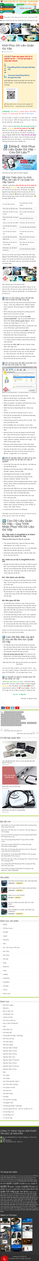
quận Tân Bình (21, 1192)
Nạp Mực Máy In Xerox (10, 1069)
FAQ (4, 1026)
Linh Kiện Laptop (8, 1041)
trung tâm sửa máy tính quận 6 (19, 1206)
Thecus (5, 989)
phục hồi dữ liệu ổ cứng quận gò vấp (13, 718)
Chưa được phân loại (9, 1020)
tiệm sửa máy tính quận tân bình (24, 1204)
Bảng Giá (5, 1008)
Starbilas (5, 974)
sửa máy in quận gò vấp (12, 291)
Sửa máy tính (7, 1090)
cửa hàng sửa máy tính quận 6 (24, 1179)
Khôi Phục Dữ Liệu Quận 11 (13, 730)
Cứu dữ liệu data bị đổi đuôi (28, 227)
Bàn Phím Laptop (8, 1005)
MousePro (6, 940)
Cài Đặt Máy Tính (8, 1014)
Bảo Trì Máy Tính (8, 1011)
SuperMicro (6, 982)
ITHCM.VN (23, 1256)
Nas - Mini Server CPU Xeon (11, 947)
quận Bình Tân (32, 1189)
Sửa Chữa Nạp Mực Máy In (11, 1081)
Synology (5, 986)
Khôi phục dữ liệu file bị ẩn (27, 223)
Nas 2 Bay (6, 951)
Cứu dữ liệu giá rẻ (20, 658)
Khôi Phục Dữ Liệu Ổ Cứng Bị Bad (13, 810)
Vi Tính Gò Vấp (7, 1118)
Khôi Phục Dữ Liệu (11, 20)
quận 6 (4, 1186)
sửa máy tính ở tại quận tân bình (25, 1199)
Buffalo (5, 924)
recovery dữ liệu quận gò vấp (11, 725)
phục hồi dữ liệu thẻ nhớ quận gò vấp (13, 723)
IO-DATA (5, 932)
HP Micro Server (8, 928)
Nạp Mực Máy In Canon (10, 1051)
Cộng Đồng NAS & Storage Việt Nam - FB (21, 68)
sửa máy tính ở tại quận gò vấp (11, 1201)
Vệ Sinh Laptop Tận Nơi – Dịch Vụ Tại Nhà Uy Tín (17, 1109)
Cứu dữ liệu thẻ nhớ (9, 204)
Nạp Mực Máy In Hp (9, 1057)
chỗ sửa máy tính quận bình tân (24, 1176)
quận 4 (29, 1183)
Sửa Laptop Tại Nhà (9, 1087)
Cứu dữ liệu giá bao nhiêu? (27, 249)
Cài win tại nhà (13, 513)
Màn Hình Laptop (8, 1044)
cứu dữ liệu (10, 254)
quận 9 (27, 1186)
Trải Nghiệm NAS (8, 1102)
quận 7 (13, 1187)
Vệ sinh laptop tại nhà (29, 630)
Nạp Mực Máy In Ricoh (10, 1063)
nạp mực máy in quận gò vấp (21, 289)
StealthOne (6, 978)
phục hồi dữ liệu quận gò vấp (11, 720)
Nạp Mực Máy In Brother (10, 1048)
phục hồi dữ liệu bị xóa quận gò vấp (13, 716)
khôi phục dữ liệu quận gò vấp (11, 714)
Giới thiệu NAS (7, 1032)
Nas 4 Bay (6, 955)
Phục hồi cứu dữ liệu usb (10, 208)
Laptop (5, 936)
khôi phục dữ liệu (10, 132)
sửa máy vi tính (26, 1201)
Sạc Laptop (6, 1078)
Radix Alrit (6, 966)
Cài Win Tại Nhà (7, 1017)
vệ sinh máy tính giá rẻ (13, 630)
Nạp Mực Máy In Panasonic (11, 1060)
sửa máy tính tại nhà (30, 513)
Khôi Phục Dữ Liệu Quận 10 (26, 733)
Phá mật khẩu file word (26, 218)
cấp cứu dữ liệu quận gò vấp (14, 712)
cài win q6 (20, 1177)
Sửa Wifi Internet (8, 1093)
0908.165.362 (12, 198)
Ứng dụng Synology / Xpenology (12, 1105)
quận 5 (34, 1183)
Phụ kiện (5, 959)
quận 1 (10, 1183)
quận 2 (17, 1183)
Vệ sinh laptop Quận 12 (23, 672)
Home (3, 20)
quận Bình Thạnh (19, 1189)
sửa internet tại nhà (14, 632)
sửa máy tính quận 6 (13, 1195)
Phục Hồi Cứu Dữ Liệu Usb (11, 786)
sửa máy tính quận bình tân (26, 1195)
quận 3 (24, 1183)
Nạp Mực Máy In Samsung (11, 1066)
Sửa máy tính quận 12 (8, 668)
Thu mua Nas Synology (10, 1099)
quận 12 (10, 1189)
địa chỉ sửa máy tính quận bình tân (8, 1209)
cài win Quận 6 (28, 1177)
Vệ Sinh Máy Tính (8, 1112)
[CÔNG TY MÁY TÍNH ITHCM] (19, 7)
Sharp (4, 970)
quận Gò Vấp (32, 723)
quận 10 (34, 1187)
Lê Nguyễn (30, 698)
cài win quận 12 (24, 668)
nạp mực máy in (11, 515)
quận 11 (3, 1189)
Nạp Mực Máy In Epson (10, 1054)
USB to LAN (6, 993)
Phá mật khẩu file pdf (26, 208)
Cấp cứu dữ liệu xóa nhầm (10, 223)
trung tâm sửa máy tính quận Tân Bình (18, 1207)
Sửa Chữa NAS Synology (10, 1084)
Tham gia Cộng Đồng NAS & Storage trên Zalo (19, 76)
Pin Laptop (6, 1075)
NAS (4, 943)
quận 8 (19, 1186)
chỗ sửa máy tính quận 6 (8, 1176)
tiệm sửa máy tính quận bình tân (19, 1202)
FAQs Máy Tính (7, 1029)
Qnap (4, 963)
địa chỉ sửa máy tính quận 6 (29, 1208)
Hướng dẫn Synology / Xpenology (13, 1035)
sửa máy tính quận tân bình (25, 1197)
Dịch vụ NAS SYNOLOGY (10, 1023)
